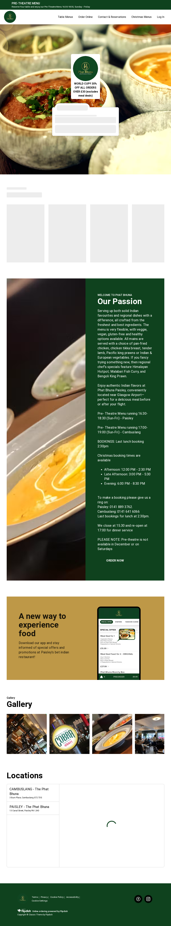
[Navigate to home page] (29, 17)
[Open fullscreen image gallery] (27, 734)
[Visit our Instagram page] (148, 899)
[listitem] (33, 793)
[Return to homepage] (22, 898)
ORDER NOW (115, 560)
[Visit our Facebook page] (138, 899)
